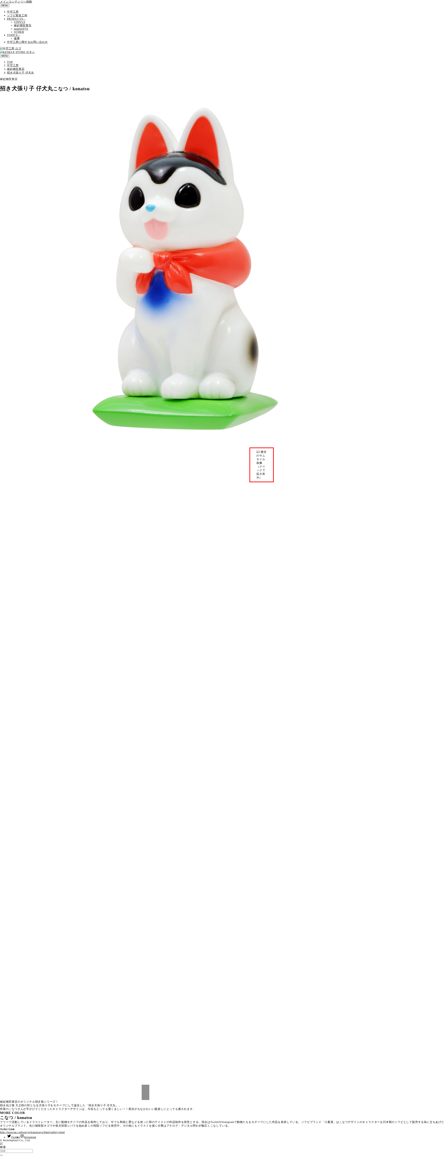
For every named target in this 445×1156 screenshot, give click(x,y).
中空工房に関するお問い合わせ (27, 42)
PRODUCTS (15, 18)
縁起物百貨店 (22, 25)
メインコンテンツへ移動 (16, 1)
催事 (17, 38)
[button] (145, 1088)
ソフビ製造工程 (17, 15)
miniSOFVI (21, 28)
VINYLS (19, 22)
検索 (3, 1147)
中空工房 (13, 11)
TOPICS (12, 35)
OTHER (19, 31)
